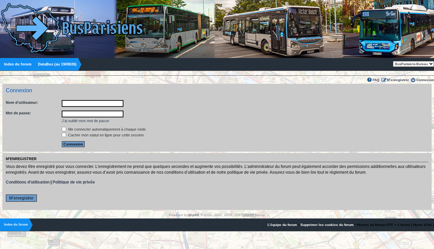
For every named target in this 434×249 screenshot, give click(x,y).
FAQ (376, 80)
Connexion (425, 80)
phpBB (194, 215)
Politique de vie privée (74, 182)
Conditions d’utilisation (28, 182)
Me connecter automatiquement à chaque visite (106, 129)
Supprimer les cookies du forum (327, 225)
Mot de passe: (18, 113)
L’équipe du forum (282, 225)
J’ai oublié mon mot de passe (85, 121)
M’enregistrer (398, 80)
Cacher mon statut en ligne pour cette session (105, 135)
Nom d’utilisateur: (22, 102)
